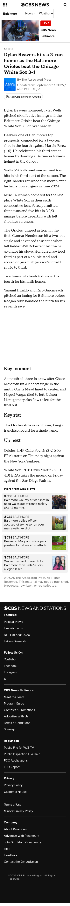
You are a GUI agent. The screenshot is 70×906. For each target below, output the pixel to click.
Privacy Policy (13, 785)
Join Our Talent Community (22, 842)
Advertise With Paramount (21, 835)
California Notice (15, 791)
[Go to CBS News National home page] (35, 5)
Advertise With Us (16, 716)
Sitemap (9, 729)
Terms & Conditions (17, 722)
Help (7, 848)
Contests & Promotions (19, 710)
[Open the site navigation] (12, 4)
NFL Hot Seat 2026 (17, 634)
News (29, 13)
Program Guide (14, 703)
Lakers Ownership (16, 641)
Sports (8, 48)
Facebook (10, 665)
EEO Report (12, 767)
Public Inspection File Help (22, 754)
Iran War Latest (14, 628)
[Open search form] (65, 4)
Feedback (10, 855)
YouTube (10, 659)
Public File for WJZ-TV (19, 747)
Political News (13, 621)
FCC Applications (16, 760)
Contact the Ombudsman (21, 861)
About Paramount (16, 829)
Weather (45, 13)
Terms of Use (12, 804)
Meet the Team (14, 697)
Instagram (10, 672)
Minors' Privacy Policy (18, 811)
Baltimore (10, 14)
